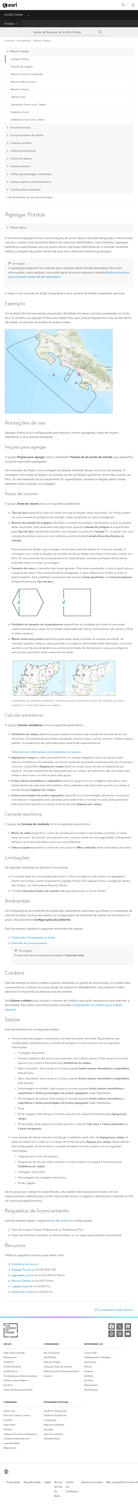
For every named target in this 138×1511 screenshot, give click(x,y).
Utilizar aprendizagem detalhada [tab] (30, 174)
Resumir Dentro (20, 89)
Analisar (9, 23)
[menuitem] (24, 1353)
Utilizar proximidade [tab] (23, 150)
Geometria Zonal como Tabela (28, 104)
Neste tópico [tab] (18, 227)
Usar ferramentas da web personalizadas (29, 197)
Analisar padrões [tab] (21, 143)
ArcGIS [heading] (7, 1344)
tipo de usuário (60, 1220)
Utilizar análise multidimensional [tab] (30, 181)
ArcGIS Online (13, 14)
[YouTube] (128, 1334)
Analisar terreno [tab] (20, 166)
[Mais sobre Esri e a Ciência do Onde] (11, 1331)
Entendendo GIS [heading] (93, 1344)
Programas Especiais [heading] (56, 1402)
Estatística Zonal (20, 112)
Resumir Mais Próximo (23, 81)
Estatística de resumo (25, 1264)
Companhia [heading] (10, 1402)
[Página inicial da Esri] (10, 5)
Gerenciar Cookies (92, 1482)
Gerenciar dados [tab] (20, 158)
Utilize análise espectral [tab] (25, 189)
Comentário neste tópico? (116, 1310)
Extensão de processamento (29, 943)
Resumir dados (42, 40)
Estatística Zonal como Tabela (28, 119)
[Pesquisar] (123, 5)
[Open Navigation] (133, 5)
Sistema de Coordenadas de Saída (33, 937)
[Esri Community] (111, 1334)
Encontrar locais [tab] (20, 127)
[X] (119, 1326)
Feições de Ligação (22, 66)
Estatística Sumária (23, 1291)
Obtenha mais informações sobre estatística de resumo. (46, 752)
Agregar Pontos (20, 59)
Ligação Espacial (22, 1286)
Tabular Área (18, 96)
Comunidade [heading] (51, 1344)
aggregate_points (23, 1275)
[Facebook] (111, 1326)
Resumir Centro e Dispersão (27, 74)
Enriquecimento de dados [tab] (26, 135)
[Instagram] (119, 1334)
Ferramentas (24, 40)
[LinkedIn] (128, 1326)
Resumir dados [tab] (19, 51)
